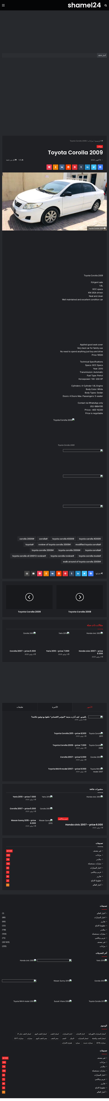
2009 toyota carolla (90, 538)
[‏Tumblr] (81, 167)
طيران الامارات (67, 1043)
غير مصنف (97, 851)
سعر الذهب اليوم (41, 1038)
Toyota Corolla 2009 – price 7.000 (69, 745)
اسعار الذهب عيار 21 (24, 1034)
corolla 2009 (26, 538)
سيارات (29, 1038)
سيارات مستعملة (94, 864)
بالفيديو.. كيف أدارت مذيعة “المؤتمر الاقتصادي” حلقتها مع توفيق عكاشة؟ (58, 717)
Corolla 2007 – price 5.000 (23, 651)
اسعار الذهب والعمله (99, 1038)
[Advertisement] (54, 31)
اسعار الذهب (54, 1034)
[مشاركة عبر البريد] (33, 573)
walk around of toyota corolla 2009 (81, 561)
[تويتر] (94, 167)
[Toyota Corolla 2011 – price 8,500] (95, 737)
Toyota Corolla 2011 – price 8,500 (70, 733)
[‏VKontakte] (62, 167)
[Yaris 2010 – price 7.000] (54, 640)
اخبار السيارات (95, 868)
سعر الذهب (54, 1038)
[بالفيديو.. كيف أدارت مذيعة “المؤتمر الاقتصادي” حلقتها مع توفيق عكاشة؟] (95, 723)
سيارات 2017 (18, 1038)
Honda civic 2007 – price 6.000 (91, 652)
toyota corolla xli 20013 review (28, 556)
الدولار (72, 1038)
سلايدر (98, 859)
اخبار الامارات (80, 1034)
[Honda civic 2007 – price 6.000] (88, 640)
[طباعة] (27, 573)
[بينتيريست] (74, 167)
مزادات (90, 141)
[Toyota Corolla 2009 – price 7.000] (95, 749)
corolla (42, 538)
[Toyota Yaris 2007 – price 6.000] (54, 969)
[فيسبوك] (100, 167)
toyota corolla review (62, 556)
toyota (29, 544)
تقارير (99, 876)
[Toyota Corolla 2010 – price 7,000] (19, 989)
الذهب (64, 1038)
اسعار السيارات (83, 1038)
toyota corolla (92, 550)
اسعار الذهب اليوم (41, 1034)
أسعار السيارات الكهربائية (97, 1034)
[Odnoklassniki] (55, 167)
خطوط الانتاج (96, 881)
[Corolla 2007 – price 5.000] (21, 640)
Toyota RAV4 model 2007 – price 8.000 (67, 769)
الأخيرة (55, 707)
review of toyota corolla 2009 (53, 544)
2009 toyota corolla (63, 538)
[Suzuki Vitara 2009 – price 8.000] (54, 1009)
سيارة (78, 1043)
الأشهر (89, 707)
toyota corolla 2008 (68, 550)
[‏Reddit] (68, 167)
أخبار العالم (97, 885)
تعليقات (20, 707)
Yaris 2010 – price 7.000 (57, 651)
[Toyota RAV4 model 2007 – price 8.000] (95, 772)
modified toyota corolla (87, 544)
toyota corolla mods (89, 556)
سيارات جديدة (88, 1043)
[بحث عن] (105, 6)
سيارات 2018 (101, 1043)
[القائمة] (3, 6)
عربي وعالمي (96, 872)
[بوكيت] (49, 167)
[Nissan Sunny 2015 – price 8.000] (45, 824)
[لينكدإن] (87, 167)
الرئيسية (98, 141)
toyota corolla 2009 (42, 550)
